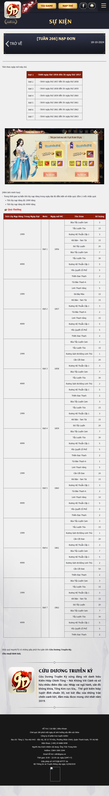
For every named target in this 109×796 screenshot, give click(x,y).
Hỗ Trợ (45, 728)
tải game (47, 5)
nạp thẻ (68, 5)
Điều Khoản (62, 728)
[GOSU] (54, 723)
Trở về (16, 43)
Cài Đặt (53, 728)
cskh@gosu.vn (60, 754)
